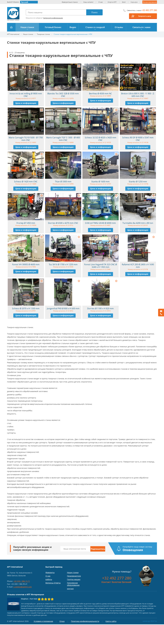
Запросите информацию (53, 18)
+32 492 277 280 (149, 10)
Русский (24, 2)
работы (48, 579)
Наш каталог (88, 2)
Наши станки (28, 34)
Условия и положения (43, 621)
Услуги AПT (112, 2)
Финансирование (150, 2)
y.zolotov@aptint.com (22, 587)
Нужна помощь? (121, 571)
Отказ (62, 621)
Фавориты (50, 572)
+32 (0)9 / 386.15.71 (21, 581)
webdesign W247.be (150, 621)
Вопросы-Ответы (53, 583)
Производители (74, 576)
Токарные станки (43, 34)
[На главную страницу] (11, 27)
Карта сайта (111, 621)
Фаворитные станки (70, 2)
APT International (13, 14)
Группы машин (73, 579)
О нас (100, 2)
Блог (124, 2)
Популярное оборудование (73, 584)
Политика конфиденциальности (85, 621)
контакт (70, 588)
